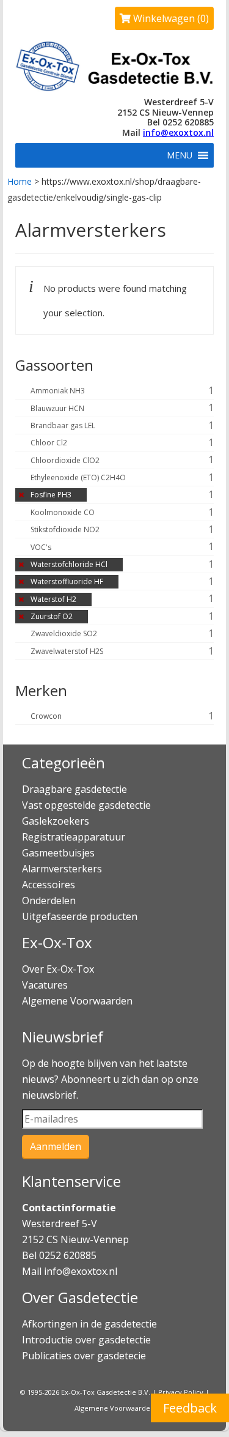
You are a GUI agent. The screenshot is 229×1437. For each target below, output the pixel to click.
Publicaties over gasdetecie (84, 1355)
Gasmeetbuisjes (58, 853)
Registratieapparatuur (73, 837)
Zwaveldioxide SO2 (64, 633)
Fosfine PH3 (51, 494)
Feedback (190, 1408)
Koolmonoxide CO (63, 512)
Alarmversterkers (62, 868)
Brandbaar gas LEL (63, 425)
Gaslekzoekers (55, 821)
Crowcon (46, 716)
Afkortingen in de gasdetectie (90, 1324)
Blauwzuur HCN (57, 408)
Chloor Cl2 (49, 442)
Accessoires (48, 884)
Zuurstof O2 (52, 616)
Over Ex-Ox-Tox (58, 969)
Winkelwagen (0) (170, 18)
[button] (179, 155)
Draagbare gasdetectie (74, 789)
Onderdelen (49, 900)
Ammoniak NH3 (58, 390)
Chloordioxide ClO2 (65, 460)
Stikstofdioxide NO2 (65, 529)
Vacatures (45, 985)
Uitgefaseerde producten (79, 916)
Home (19, 181)
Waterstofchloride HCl (69, 564)
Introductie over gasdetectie (86, 1339)
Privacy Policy (180, 1392)
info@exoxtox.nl (178, 132)
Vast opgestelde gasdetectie (86, 805)
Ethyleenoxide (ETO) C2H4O (78, 477)
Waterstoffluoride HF (67, 581)
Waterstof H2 (53, 599)
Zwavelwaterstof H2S (67, 651)
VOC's (41, 547)
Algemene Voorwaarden (77, 1001)
